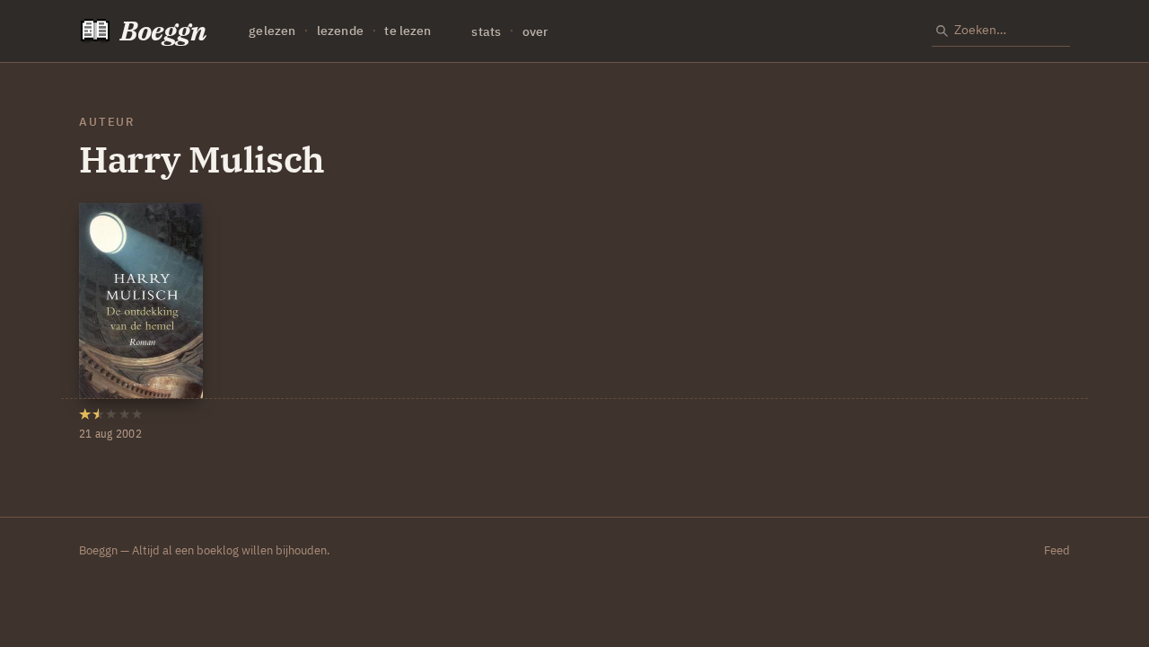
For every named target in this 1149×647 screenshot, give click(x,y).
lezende (340, 31)
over (535, 31)
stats (486, 31)
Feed (1057, 550)
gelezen (272, 31)
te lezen (407, 31)
